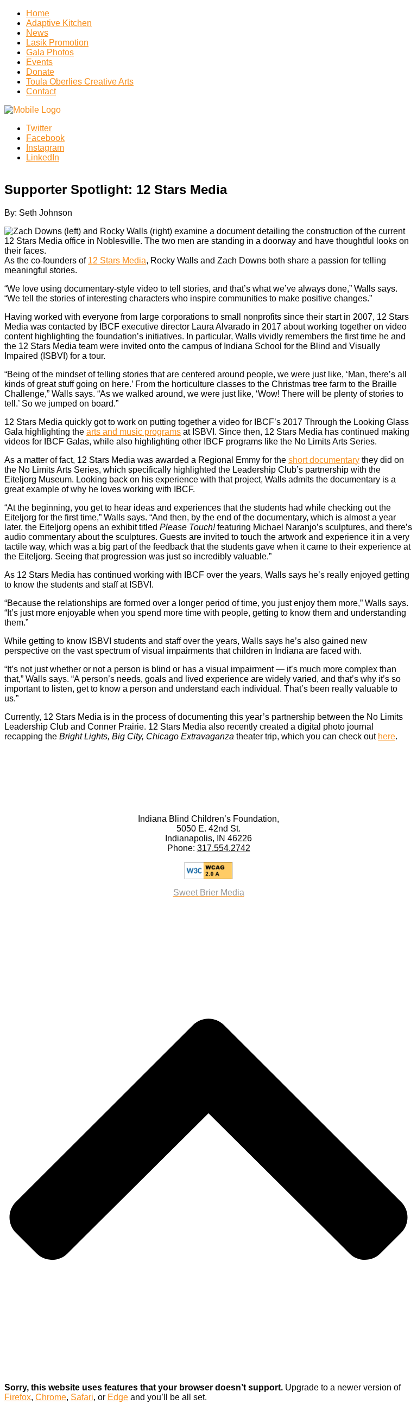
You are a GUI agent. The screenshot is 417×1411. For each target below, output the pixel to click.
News (37, 32)
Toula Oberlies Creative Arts (80, 81)
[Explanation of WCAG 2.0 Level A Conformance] (208, 870)
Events (39, 62)
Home (37, 13)
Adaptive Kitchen (59, 23)
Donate (40, 71)
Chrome (50, 1397)
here (386, 736)
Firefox (17, 1397)
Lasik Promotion (57, 42)
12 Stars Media (117, 260)
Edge (118, 1397)
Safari (82, 1397)
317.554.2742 (223, 848)
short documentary (323, 460)
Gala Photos (50, 52)
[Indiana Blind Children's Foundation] (32, 109)
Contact (41, 91)
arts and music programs (133, 431)
